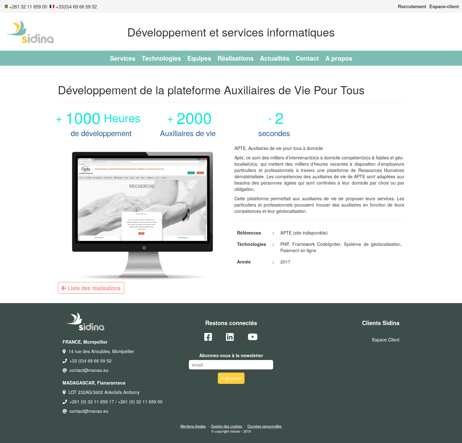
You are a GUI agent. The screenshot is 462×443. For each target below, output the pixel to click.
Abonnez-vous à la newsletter (231, 355)
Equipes (199, 58)
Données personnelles (264, 426)
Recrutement (412, 6)
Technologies (161, 58)
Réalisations (235, 58)
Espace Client (385, 339)
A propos (338, 58)
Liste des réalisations (93, 288)
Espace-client (444, 6)
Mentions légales (193, 426)
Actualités (274, 58)
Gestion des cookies (226, 426)
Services (122, 58)
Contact (307, 58)
